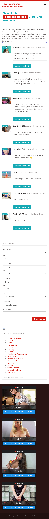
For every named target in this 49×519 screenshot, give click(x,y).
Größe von (7, 264)
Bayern (10, 340)
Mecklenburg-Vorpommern (17, 354)
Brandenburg (12, 345)
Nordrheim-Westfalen (15, 358)
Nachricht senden (21, 66)
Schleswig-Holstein (14, 370)
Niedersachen (12, 356)
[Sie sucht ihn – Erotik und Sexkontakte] (12, 5)
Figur (4, 293)
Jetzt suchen (40, 319)
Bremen (10, 347)
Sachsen (10, 365)
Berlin (9, 343)
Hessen (10, 352)
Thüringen (11, 372)
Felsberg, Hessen (38, 47)
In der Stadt (7, 310)
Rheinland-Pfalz (13, 361)
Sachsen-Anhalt (13, 368)
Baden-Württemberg (15, 338)
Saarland (10, 363)
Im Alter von (7, 249)
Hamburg (10, 349)
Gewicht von (7, 278)
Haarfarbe (6, 301)
